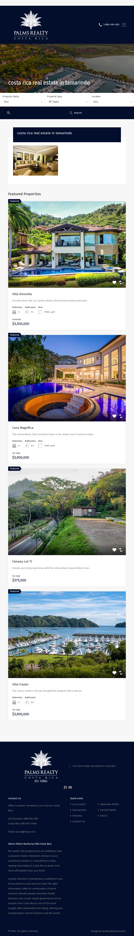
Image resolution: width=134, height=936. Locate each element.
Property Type (54, 96)
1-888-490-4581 (111, 24)
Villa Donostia (22, 294)
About (103, 816)
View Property (67, 270)
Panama (77, 816)
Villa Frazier (20, 684)
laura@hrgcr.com (25, 831)
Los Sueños (78, 804)
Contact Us (78, 821)
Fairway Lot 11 (22, 561)
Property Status (10, 96)
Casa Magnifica (23, 428)
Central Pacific (108, 810)
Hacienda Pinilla (109, 804)
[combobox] (22, 102)
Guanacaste (79, 810)
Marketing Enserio (115, 931)
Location (96, 96)
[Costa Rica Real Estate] (31, 38)
